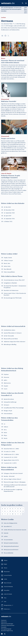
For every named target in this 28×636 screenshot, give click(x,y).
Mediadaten (3, 627)
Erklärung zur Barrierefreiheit (7, 625)
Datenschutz (4, 622)
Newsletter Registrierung (7, 630)
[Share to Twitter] (8, 36)
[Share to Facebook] (5, 36)
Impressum (3, 620)
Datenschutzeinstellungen (7, 623)
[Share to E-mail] (2, 36)
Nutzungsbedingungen (6, 629)
